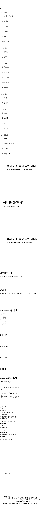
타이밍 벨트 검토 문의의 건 (8, 417)
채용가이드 (6, 103)
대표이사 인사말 (8, 16)
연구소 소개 (6, 67)
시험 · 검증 (6, 77)
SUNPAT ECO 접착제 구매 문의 (9, 421)
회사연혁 (5, 21)
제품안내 (4, 48)
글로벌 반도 (5, 135)
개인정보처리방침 (11, 498)
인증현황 (5, 87)
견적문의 (2, 426)
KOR (1, 6)
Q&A (3, 123)
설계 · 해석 (6, 72)
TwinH (40, 503)
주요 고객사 (6, 41)
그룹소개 (5, 138)
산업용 (4, 57)
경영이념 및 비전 (8, 143)
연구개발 (4, 63)
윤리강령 (5, 149)
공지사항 (5, 118)
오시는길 (5, 31)
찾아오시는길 (33, 498)
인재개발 (5, 98)
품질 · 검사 (6, 82)
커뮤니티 (4, 109)
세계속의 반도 (7, 154)
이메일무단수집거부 (23, 498)
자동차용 (5, 52)
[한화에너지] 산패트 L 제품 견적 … (10, 435)
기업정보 (4, 12)
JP (1, 8)
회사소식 (5, 113)
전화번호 (5, 26)
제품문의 (5, 128)
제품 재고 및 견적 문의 (7, 439)
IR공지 (4, 36)
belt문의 (2, 430)
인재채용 (4, 94)
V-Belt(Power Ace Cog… (7, 412)
